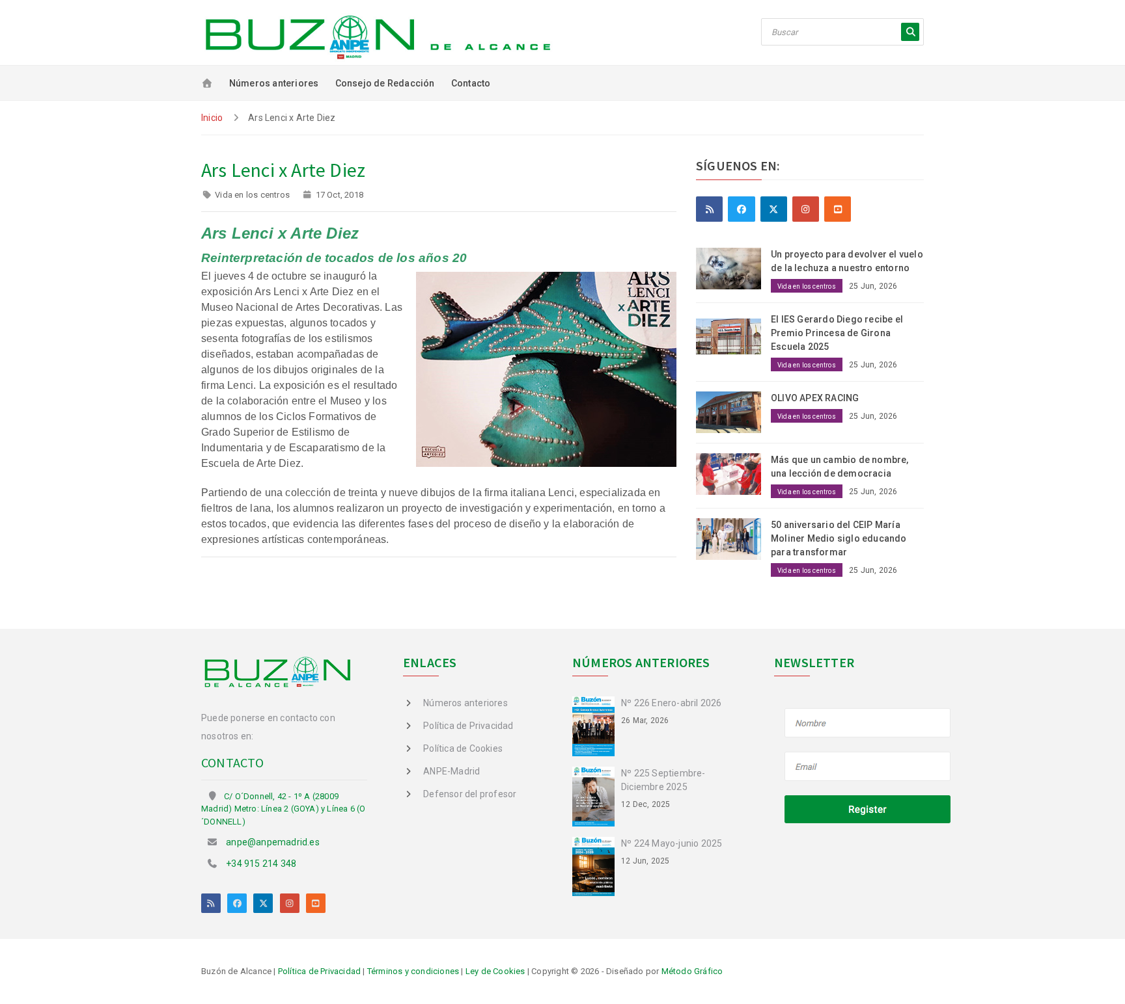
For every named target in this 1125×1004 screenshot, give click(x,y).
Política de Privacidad (468, 725)
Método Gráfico (692, 971)
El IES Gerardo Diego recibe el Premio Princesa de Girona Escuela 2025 (837, 333)
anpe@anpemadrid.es (273, 842)
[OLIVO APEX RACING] (733, 411)
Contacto (471, 83)
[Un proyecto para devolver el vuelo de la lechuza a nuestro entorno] (733, 268)
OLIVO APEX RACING (815, 398)
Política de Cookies (463, 748)
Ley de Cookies (495, 971)
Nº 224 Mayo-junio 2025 (671, 843)
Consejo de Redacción (385, 83)
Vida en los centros (252, 195)
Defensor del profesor (469, 794)
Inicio (212, 117)
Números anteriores (274, 83)
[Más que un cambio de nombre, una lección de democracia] (733, 473)
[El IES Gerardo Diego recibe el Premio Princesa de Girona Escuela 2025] (733, 333)
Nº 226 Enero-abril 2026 (671, 703)
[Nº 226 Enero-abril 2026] (596, 725)
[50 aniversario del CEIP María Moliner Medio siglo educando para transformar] (733, 538)
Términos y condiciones (413, 971)
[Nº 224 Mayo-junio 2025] (596, 865)
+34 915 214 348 (261, 863)
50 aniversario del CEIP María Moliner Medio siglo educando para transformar (839, 538)
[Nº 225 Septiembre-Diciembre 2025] (596, 795)
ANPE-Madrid (451, 771)
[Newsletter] (868, 767)
